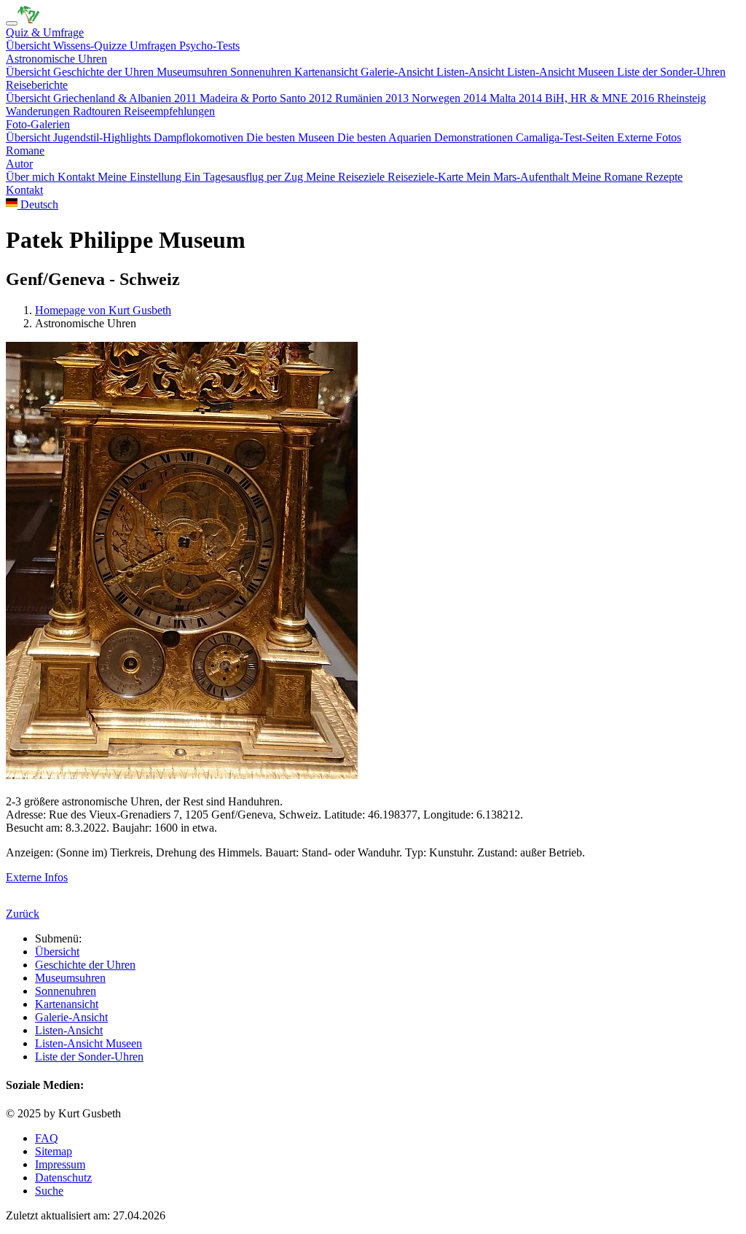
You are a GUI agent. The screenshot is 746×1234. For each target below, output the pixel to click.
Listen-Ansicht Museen (562, 72)
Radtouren (98, 111)
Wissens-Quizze (91, 45)
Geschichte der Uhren (105, 72)
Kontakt (78, 177)
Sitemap (53, 1151)
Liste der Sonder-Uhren (671, 72)
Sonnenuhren (262, 72)
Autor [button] (19, 163)
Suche (49, 1190)
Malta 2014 (517, 98)
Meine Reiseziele (347, 177)
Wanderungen (39, 111)
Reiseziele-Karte (427, 177)
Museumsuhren (193, 72)
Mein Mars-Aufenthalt (519, 177)
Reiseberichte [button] (37, 85)
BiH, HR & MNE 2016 (601, 98)
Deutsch (37, 204)
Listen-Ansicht (471, 72)
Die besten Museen (291, 137)
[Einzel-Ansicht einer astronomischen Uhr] (28, 19)
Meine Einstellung (141, 177)
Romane (25, 150)
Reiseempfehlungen (169, 111)
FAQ (46, 1138)
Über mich (32, 177)
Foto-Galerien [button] (38, 124)
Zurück (22, 913)
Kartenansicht (327, 72)
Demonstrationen (475, 137)
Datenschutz (63, 1177)
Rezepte (664, 177)
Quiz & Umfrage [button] (45, 32)
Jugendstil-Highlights (103, 137)
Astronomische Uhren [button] (56, 58)
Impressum (60, 1164)
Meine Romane (608, 177)
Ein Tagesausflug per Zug (245, 177)
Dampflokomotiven (200, 137)
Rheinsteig (681, 98)
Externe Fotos (649, 137)
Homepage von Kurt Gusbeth (103, 310)
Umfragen (154, 45)
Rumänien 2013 (373, 98)
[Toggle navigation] (11, 23)
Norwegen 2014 (451, 98)
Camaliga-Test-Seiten (566, 137)
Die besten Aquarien (385, 137)
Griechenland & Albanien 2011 (126, 98)
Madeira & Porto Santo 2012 (267, 98)
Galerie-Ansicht (398, 72)
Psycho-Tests (209, 45)
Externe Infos (37, 877)
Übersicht (29, 45)
